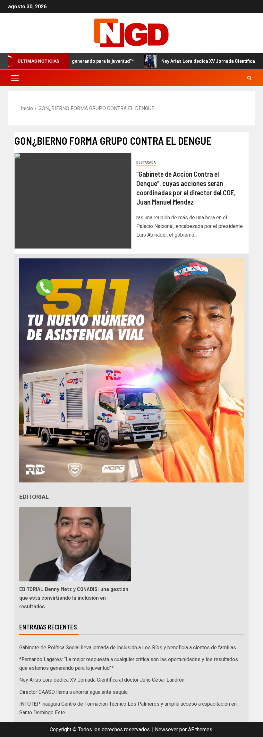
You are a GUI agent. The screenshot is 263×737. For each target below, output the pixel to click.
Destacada (146, 162)
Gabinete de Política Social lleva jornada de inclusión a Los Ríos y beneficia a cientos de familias (127, 647)
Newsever (166, 729)
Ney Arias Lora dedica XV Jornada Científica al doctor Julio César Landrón (101, 680)
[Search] (249, 78)
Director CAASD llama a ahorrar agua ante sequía (73, 692)
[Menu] (14, 78)
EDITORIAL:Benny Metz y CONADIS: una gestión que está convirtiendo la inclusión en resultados (73, 597)
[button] (14, 78)
